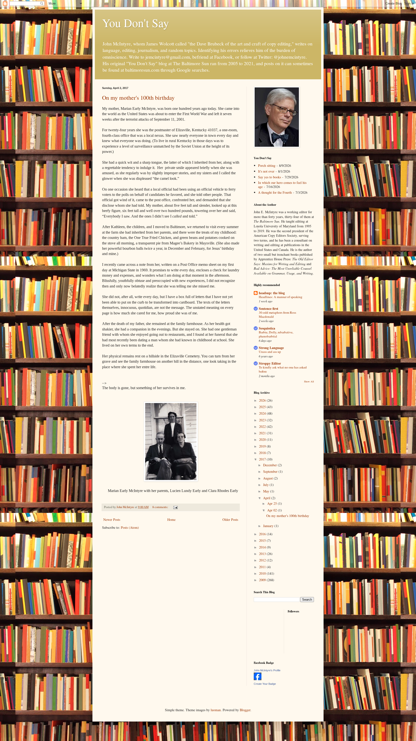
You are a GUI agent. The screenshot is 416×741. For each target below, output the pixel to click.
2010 (263, 573)
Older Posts (230, 519)
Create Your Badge (265, 683)
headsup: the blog (272, 292)
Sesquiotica (267, 328)
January (268, 525)
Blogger (245, 710)
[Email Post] (175, 507)
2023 (263, 420)
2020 (263, 439)
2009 (263, 580)
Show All (309, 381)
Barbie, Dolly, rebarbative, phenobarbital (276, 334)
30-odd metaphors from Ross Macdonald (277, 314)
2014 (263, 547)
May (266, 491)
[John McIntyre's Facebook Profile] (257, 679)
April (267, 498)
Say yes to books (269, 177)
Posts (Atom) (130, 527)
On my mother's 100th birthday (138, 97)
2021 (263, 433)
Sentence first (268, 308)
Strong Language (271, 347)
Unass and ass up (270, 351)
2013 (263, 553)
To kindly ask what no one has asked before (283, 369)
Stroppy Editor (270, 363)
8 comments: (160, 507)
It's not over (266, 171)
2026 (263, 400)
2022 (263, 426)
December (270, 465)
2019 (263, 446)
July (266, 484)
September (271, 471)
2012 (263, 560)
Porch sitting (266, 165)
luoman (216, 710)
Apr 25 (272, 503)
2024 (263, 413)
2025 (263, 407)
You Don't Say (135, 22)
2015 (263, 540)
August (268, 478)
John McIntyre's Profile (267, 670)
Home (171, 519)
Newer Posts (111, 519)
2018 (263, 452)
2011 (263, 567)
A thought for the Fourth (275, 192)
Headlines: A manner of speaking (280, 297)
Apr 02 (272, 510)
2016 (263, 534)
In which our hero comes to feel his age (282, 184)
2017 (263, 459)
